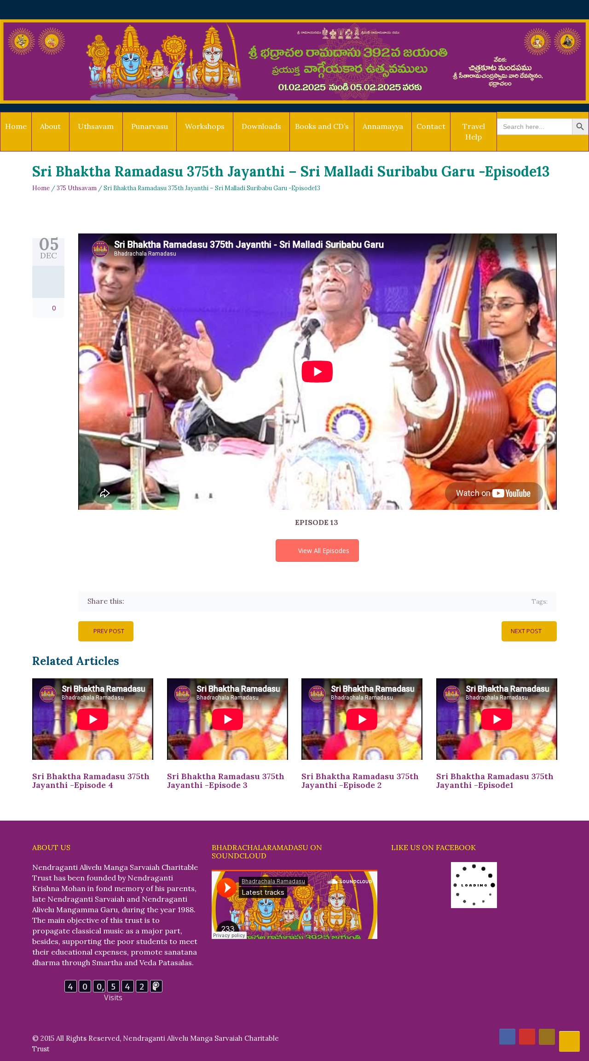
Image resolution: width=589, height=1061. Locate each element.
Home (16, 126)
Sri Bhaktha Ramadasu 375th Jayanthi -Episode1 (495, 781)
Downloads (261, 126)
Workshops (205, 126)
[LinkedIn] (186, 601)
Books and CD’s (322, 126)
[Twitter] (146, 601)
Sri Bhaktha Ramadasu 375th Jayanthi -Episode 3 (225, 781)
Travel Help (473, 131)
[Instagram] (547, 1037)
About (50, 126)
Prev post (108, 631)
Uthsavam (96, 126)
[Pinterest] (173, 601)
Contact (430, 126)
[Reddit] (199, 601)
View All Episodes (323, 550)
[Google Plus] (159, 601)
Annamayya (383, 126)
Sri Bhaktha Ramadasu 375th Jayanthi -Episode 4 (91, 781)
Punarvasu (149, 126)
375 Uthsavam (77, 188)
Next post (526, 631)
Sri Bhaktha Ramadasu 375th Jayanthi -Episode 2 (360, 781)
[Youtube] (527, 1037)
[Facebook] (133, 601)
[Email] (213, 601)
